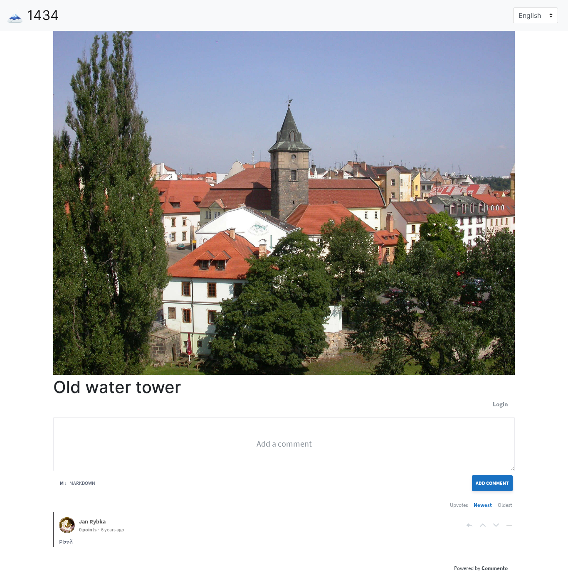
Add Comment (492, 483)
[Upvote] (483, 525)
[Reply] (469, 525)
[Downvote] (496, 525)
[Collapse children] (509, 525)
